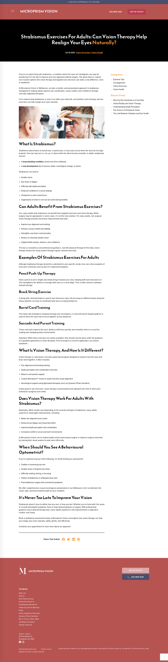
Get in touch (136, 12)
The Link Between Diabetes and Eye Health (131, 113)
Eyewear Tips (118, 79)
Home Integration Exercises (29, 613)
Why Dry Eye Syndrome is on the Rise (128, 100)
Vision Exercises (83, 53)
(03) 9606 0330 (115, 12)
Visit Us (21, 596)
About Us (22, 593)
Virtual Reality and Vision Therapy (127, 103)
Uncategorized (119, 83)
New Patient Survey (26, 599)
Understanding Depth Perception (126, 107)
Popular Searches (25, 625)
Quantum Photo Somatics (28, 616)
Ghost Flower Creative (35, 651)
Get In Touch (135, 570)
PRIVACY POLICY (46, 649)
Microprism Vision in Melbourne (34, 88)
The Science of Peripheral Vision (126, 110)
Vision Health (97, 53)
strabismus (47, 74)
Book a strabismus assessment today (34, 518)
